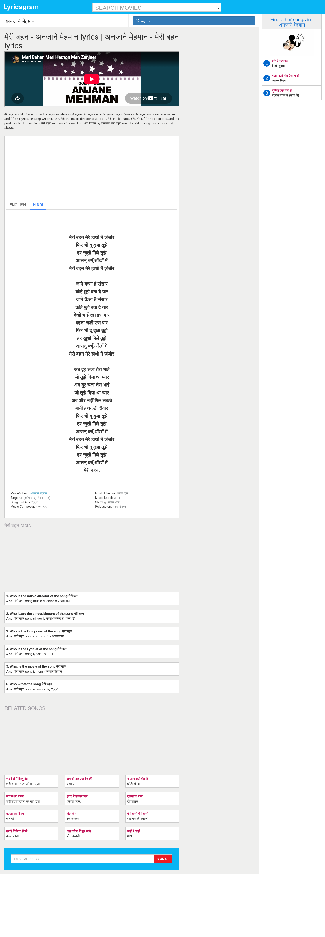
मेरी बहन (142, 20)
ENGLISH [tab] (18, 204)
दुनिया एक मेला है (282, 90)
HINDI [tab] (38, 204)
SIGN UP (163, 859)
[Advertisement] (91, 169)
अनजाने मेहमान (38, 493)
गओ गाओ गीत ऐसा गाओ (285, 75)
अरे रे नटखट (280, 60)
